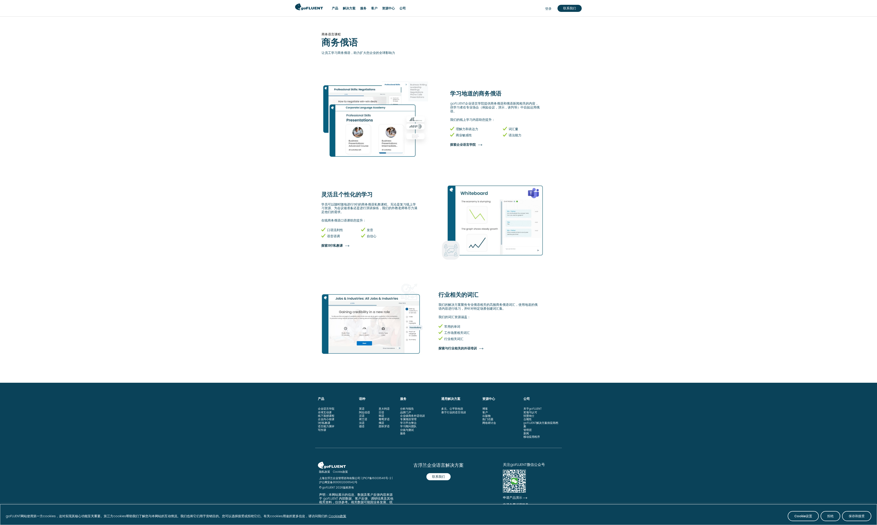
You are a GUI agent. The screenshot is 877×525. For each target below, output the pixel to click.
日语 (381, 412)
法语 (362, 423)
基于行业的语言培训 (453, 412)
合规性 (527, 419)
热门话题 (487, 419)
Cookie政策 (337, 516)
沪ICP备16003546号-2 (376, 478)
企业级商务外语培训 (412, 416)
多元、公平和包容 (452, 409)
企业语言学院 (326, 409)
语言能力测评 (326, 426)
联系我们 (569, 8)
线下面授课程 (326, 416)
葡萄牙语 (384, 419)
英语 (362, 409)
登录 (548, 8)
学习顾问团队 (408, 426)
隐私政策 (324, 472)
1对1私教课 (324, 423)
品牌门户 (405, 412)
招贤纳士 (528, 416)
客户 (485, 412)
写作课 (322, 430)
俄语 (381, 423)
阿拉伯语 (364, 412)
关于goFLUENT (532, 409)
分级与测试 (407, 430)
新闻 (526, 433)
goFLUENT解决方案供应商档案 (540, 424)
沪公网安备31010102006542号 (338, 482)
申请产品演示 (512, 498)
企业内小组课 (326, 419)
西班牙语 (384, 426)
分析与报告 (407, 409)
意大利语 (384, 409)
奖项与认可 (530, 412)
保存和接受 (857, 516)
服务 (403, 433)
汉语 (362, 416)
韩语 (381, 416)
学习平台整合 (408, 423)
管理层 (527, 430)
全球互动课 (325, 412)
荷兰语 (363, 419)
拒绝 (830, 516)
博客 (485, 409)
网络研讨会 (489, 423)
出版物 (486, 416)
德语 (362, 426)
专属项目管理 (408, 419)
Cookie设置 (803, 516)
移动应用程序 (531, 437)
